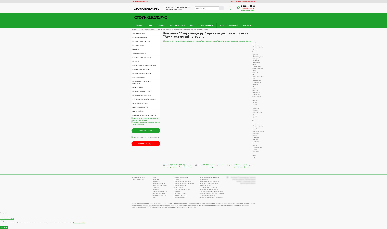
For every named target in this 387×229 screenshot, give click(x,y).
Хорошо (4, 227)
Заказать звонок (146, 131)
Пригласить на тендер (160, 195)
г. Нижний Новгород (248, 1)
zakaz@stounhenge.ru (248, 10)
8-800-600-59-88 (248, 6)
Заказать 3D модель (145, 144)
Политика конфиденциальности (160, 190)
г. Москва (238, 1)
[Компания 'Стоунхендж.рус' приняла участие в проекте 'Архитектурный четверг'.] (207, 41)
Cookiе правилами (79, 223)
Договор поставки (159, 193)
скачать (7, 219)
